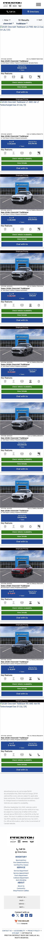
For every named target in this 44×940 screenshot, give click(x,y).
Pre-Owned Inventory (21, 862)
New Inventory (21, 860)
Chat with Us (22, 92)
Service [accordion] (21, 904)
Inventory (21, 857)
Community (21, 888)
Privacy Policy (34, 931)
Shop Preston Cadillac (21, 891)
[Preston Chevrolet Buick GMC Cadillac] (12, 4)
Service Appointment (21, 873)
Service (21, 867)
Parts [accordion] (21, 907)
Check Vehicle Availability (22, 82)
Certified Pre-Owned (21, 865)
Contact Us (7, 931)
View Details (22, 87)
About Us (21, 886)
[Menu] (38, 5)
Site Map (15, 933)
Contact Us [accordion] (21, 897)
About (21, 883)
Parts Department (21, 875)
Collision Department (21, 878)
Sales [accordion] (21, 900)
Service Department (21, 871)
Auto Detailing (21, 880)
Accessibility (20, 931)
